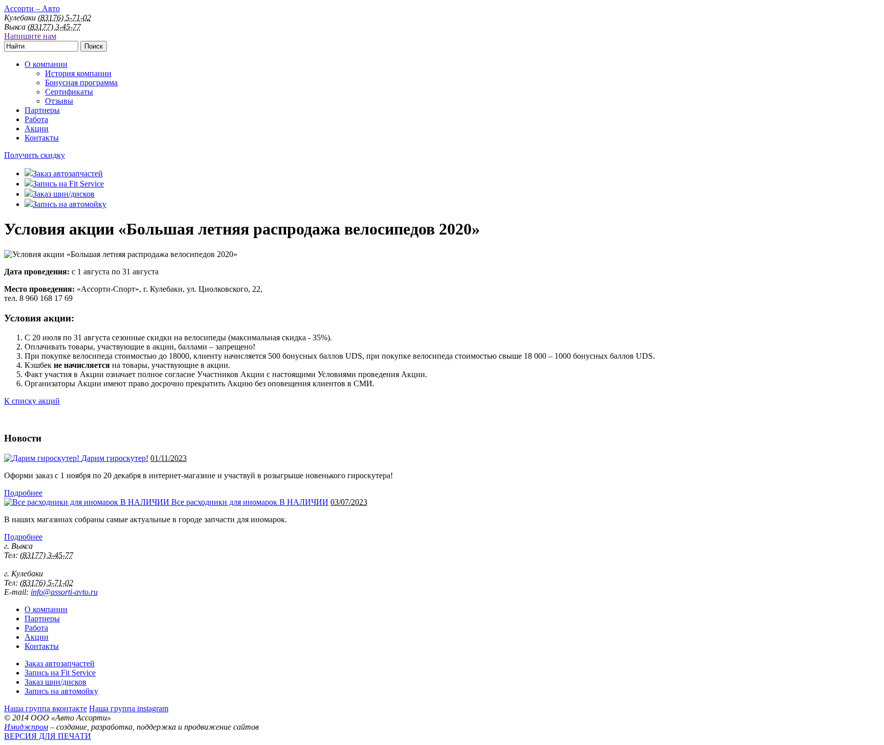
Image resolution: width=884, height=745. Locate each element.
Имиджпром (26, 727)
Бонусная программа (81, 82)
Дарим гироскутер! (114, 458)
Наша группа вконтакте (45, 708)
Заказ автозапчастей (60, 663)
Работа (36, 119)
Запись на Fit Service (60, 672)
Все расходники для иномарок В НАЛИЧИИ (249, 502)
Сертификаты (69, 91)
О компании (46, 64)
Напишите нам (30, 36)
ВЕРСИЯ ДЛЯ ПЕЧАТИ (47, 736)
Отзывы (59, 101)
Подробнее (23, 492)
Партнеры (42, 110)
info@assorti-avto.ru (64, 592)
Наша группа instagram (128, 708)
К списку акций (32, 401)
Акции (37, 128)
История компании (78, 73)
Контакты (42, 137)
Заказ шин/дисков (55, 682)
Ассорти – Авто (32, 8)
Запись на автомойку (61, 691)
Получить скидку (34, 155)
